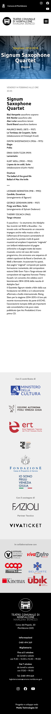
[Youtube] (47, 9)
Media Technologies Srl (27, 707)
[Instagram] (41, 3)
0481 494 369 (25, 642)
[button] (46, 21)
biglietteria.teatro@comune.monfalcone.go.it (25, 679)
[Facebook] (47, 3)
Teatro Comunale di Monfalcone (24, 20)
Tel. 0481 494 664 (25, 676)
